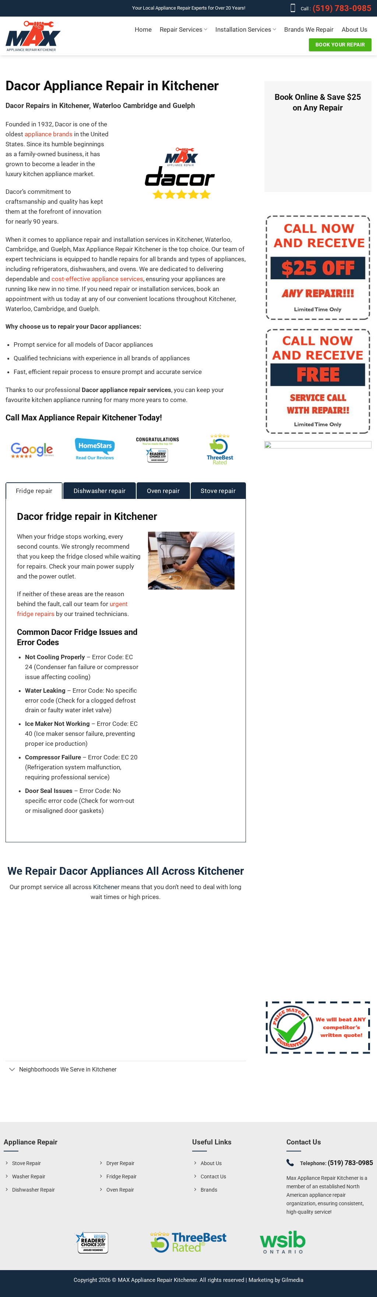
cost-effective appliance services (97, 279)
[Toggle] (12, 1070)
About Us (354, 29)
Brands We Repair (309, 29)
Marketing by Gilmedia (276, 1280)
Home (143, 29)
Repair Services (181, 29)
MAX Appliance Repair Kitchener (157, 1280)
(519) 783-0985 (341, 8)
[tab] (34, 491)
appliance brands (49, 134)
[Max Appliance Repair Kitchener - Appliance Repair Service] (33, 36)
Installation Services (243, 29)
